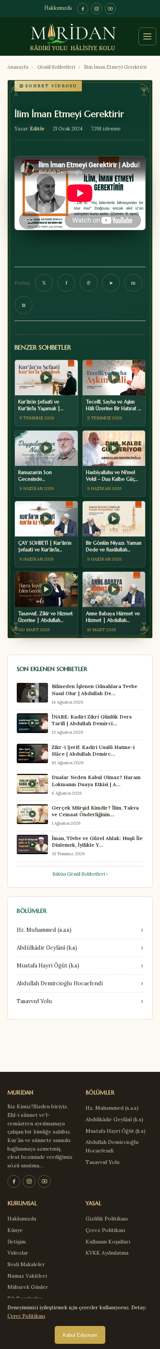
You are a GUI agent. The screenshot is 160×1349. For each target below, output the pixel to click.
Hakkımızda (58, 8)
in (133, 282)
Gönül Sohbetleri (56, 67)
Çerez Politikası (105, 1230)
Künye (15, 1230)
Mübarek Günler (27, 1287)
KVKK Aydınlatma (107, 1252)
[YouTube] (110, 8)
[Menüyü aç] (147, 36)
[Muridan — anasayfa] (80, 36)
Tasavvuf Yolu (102, 1162)
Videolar (17, 1252)
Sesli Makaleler (26, 1264)
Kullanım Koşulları (108, 1241)
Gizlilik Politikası (107, 1218)
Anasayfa (17, 67)
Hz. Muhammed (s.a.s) (112, 1108)
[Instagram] (96, 8)
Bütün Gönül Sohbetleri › (80, 874)
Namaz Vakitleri (27, 1275)
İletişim (16, 1241)
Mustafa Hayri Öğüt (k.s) (115, 1131)
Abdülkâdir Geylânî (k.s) (114, 1119)
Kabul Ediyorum (80, 1335)
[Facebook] (82, 8)
